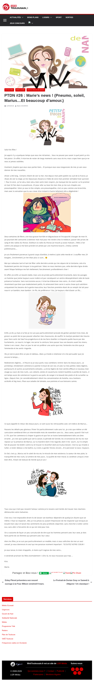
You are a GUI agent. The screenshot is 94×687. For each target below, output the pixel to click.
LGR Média (62, 663)
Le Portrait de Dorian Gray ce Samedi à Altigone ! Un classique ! (71, 582)
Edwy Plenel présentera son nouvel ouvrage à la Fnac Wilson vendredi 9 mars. (24, 582)
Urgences (5, 610)
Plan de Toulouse (8, 635)
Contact (50, 671)
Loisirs (45, 17)
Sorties (69, 17)
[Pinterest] (79, 673)
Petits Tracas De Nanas (36, 89)
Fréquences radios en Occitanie (14, 643)
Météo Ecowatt (7, 605)
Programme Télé (8, 626)
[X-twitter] (75, 673)
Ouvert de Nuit (7, 614)
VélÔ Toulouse (7, 639)
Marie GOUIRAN (22, 106)
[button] (22, 17)
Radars (5, 630)
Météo (4, 622)
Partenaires (38, 674)
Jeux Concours (17, 23)
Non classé (20, 89)
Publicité (60, 671)
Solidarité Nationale (9, 618)
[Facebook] (73, 669)
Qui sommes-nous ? (36, 671)
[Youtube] (81, 669)
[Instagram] (77, 669)
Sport (59, 17)
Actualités (15, 17)
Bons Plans (32, 17)
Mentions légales (53, 674)
